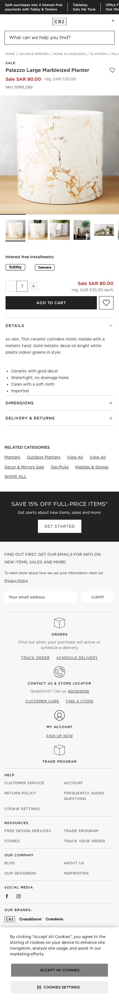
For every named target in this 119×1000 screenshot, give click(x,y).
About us (74, 863)
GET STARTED (59, 526)
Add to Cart (51, 302)
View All (75, 457)
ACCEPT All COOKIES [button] (59, 970)
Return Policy (20, 793)
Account (73, 783)
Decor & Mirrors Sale (24, 467)
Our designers (20, 873)
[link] (15, 21)
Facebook (6, 896)
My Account (59, 727)
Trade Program (59, 761)
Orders (59, 634)
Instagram (18, 896)
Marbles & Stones (91, 467)
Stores (12, 841)
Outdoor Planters (43, 457)
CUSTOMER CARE (42, 701)
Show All (15, 476)
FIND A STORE (80, 701)
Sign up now (59, 736)
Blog (9, 863)
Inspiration (76, 873)
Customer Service (24, 783)
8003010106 (78, 691)
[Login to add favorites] (112, 70)
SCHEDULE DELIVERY (77, 658)
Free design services (27, 831)
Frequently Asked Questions (84, 796)
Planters (12, 457)
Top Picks (60, 467)
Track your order (84, 841)
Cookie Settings (22, 809)
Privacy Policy (15, 581)
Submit (97, 597)
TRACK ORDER (35, 658)
